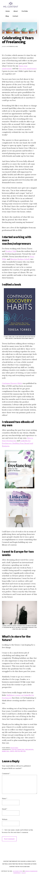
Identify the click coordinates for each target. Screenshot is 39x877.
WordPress (17, 872)
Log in (24, 872)
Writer (17, 751)
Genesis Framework (31, 871)
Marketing (5, 751)
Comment (6, 773)
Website (4, 819)
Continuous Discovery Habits (12, 383)
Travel (12, 751)
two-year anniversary (27, 68)
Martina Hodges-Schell (20, 259)
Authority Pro (18, 871)
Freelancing (29, 749)
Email (4, 809)
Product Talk (11, 251)
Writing (23, 751)
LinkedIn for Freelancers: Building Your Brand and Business (17, 443)
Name (4, 798)
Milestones (14, 747)
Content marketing (17, 749)
